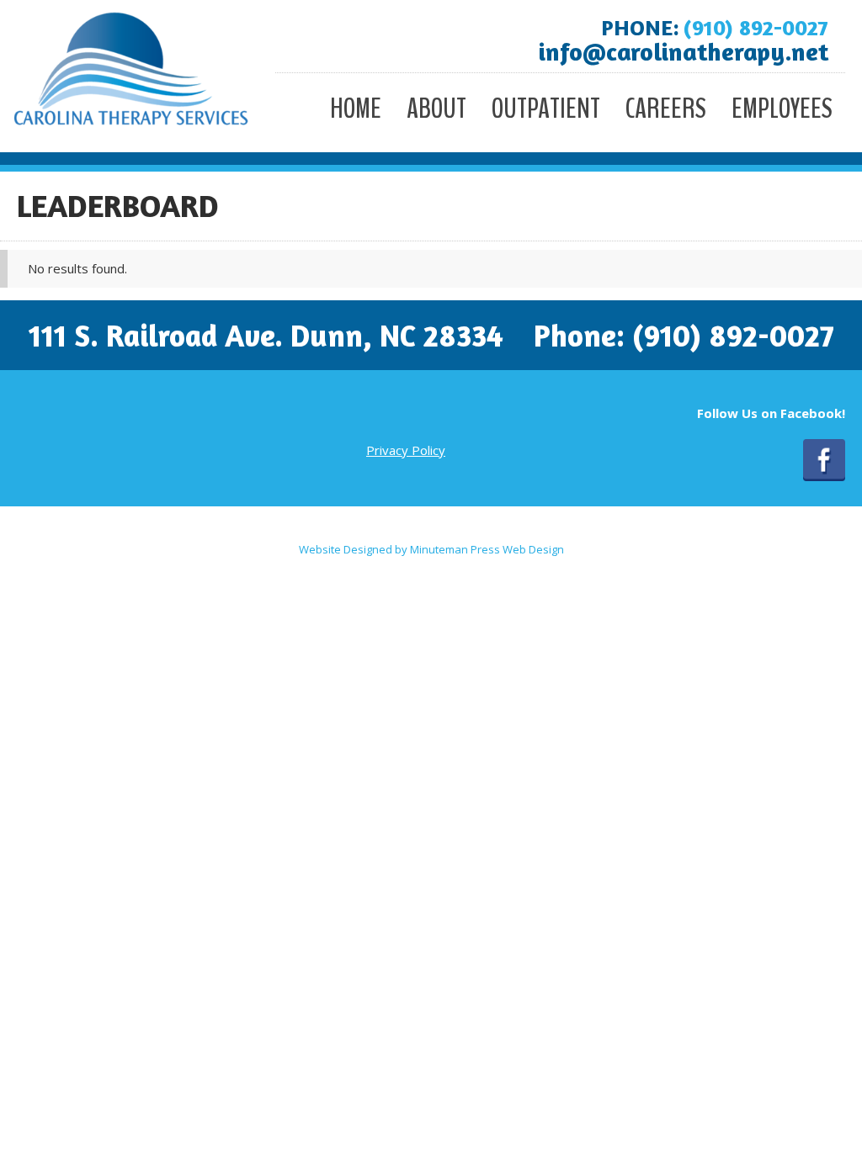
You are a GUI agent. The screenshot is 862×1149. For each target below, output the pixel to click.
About (436, 108)
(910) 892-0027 (755, 27)
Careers (665, 108)
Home (355, 108)
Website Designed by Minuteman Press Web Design (431, 549)
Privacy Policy (405, 450)
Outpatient (546, 108)
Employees (782, 108)
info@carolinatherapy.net (683, 51)
